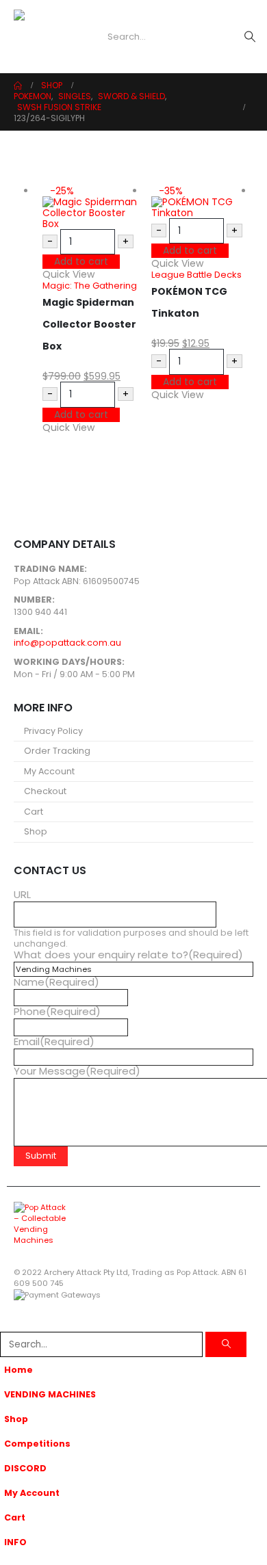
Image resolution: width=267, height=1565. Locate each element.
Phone (57, 1011)
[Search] (225, 1344)
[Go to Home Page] (18, 85)
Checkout (45, 791)
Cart (33, 811)
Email (54, 1041)
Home (18, 1370)
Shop (35, 831)
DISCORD (25, 1468)
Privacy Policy (53, 731)
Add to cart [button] (81, 261)
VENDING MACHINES (50, 1394)
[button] (80, 37)
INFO (15, 1542)
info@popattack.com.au (67, 642)
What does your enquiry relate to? (128, 954)
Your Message (77, 1071)
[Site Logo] (41, 37)
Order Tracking (57, 751)
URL (22, 894)
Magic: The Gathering (89, 285)
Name (56, 982)
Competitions (37, 1443)
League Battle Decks (196, 274)
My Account (49, 771)
